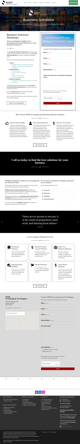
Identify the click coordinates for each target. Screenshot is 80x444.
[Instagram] (43, 392)
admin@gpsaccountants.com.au (13, 307)
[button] (58, 190)
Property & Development (18, 77)
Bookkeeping (46, 196)
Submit (58, 103)
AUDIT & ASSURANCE (7, 397)
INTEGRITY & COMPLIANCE (28, 397)
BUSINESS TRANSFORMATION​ (9, 405)
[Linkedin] (40, 392)
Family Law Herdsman (40, 251)
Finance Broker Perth (16, 269)
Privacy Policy (45, 432)
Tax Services (46, 190)
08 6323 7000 (65, 399)
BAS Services (46, 193)
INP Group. (64, 423)
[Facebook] (36, 392)
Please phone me (46, 351)
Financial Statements (48, 199)
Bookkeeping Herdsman (17, 251)
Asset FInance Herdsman (64, 269)
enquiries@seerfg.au (66, 400)
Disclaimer (54, 432)
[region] (40, 19)
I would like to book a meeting (50, 349)
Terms (49, 432)
